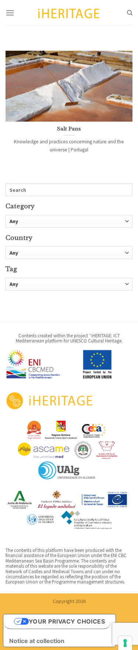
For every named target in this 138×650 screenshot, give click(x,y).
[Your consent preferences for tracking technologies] (125, 643)
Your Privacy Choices (67, 621)
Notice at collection (36, 640)
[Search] (129, 13)
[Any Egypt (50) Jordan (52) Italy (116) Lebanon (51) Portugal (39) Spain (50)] (69, 252)
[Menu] (10, 13)
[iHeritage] (69, 12)
